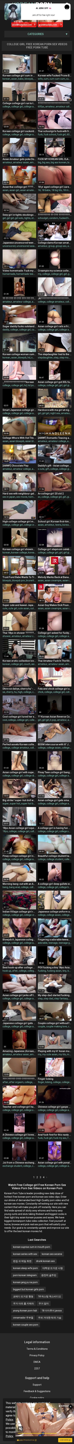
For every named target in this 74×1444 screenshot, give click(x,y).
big (39, 162)
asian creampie (53, 580)
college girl (17, 106)
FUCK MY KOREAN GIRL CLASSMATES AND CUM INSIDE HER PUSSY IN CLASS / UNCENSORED (54, 159)
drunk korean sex (45, 1261)
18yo (5, 831)
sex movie (21, 496)
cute (5, 608)
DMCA (37, 1362)
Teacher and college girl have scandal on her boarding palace (19, 1106)
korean (6, 78)
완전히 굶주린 (48, 1275)
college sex (65, 831)
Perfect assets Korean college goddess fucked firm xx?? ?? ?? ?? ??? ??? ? (19, 744)
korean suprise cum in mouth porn (31, 1247)
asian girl (14, 190)
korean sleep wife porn (25, 1268)
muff (70, 1054)
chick (40, 692)
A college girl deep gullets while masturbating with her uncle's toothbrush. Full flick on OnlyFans (54, 884)
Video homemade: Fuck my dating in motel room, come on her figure (19, 270)
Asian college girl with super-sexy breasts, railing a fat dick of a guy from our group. (19, 772)
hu (15, 692)
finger (41, 1082)
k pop (53, 720)
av (39, 496)
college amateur (33, 134)
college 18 (67, 747)
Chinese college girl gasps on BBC (54, 1106)
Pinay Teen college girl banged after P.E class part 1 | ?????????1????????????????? (54, 772)
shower (7, 636)
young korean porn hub (25, 1310)
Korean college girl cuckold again (19, 131)
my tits (62, 1054)
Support (37, 1384)
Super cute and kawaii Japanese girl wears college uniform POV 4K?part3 (19, 605)
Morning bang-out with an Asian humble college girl (19, 884)
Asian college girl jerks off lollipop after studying (19, 995)
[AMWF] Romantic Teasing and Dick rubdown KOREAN (54, 438)
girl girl (10, 218)
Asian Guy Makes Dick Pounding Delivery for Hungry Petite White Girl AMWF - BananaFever (54, 605)
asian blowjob (16, 441)
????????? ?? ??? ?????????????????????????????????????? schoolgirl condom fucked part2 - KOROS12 (54, 214)
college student (55, 859)
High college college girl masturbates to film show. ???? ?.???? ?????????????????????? (19, 521)
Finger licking (45, 1078)
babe (21, 78)
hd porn (32, 385)
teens (58, 524)
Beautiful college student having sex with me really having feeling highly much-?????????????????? (54, 856)
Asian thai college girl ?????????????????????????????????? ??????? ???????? (19, 186)
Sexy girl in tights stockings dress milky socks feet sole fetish (19, 214)
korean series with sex (25, 1254)
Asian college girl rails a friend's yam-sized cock (54, 326)
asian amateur (28, 190)
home (31, 496)
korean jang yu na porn (25, 1282)
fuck (40, 134)
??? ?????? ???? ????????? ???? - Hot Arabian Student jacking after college (19, 1078)
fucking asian (54, 970)
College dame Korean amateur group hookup (54, 242)
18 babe (46, 190)
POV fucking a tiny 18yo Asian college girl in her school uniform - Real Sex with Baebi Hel (54, 967)
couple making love (56, 1026)
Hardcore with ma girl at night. (54, 410)
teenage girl (65, 942)
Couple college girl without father (54, 1023)
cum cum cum (57, 78)
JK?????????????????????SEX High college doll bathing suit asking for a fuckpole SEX (54, 298)
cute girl (12, 608)
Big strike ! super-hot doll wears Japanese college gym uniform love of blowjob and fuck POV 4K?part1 (19, 800)
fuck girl (61, 134)
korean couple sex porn (25, 1324)
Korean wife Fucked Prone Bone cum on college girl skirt (54, 75)
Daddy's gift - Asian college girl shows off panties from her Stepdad (54, 465)
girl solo (19, 218)
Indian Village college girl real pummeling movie (19, 911)
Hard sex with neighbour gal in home (19, 493)
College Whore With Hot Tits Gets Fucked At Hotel (19, 438)
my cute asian (49, 1054)
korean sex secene (52, 1254)
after (15, 970)
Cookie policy (37, 1397)
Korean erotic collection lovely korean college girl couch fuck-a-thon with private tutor (19, 660)
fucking (42, 970)
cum (46, 78)
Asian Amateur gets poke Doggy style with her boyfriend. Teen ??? (19, 159)
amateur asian (21, 162)
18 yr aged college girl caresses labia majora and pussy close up (54, 186)
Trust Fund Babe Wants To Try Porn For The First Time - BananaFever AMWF (19, 577)
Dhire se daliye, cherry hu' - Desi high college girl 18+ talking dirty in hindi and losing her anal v (19, 688)
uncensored (9, 246)
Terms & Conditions (37, 1348)
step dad (48, 998)
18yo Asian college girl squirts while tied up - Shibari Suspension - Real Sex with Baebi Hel (19, 828)
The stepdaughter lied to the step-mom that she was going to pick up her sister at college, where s (54, 354)
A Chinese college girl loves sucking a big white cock (19, 1134)
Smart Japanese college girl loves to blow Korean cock (19, 410)
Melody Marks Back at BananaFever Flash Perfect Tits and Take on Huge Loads (54, 577)
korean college (19, 552)
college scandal (32, 1110)
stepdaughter (45, 357)
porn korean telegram (25, 1275)
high (20, 692)
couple (41, 1026)
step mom (65, 357)
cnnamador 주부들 (23, 1317)
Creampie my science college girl (54, 270)
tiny (64, 970)
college (6, 106)
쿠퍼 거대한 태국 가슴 (49, 1317)
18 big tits (56, 190)
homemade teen (25, 274)
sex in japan (9, 496)
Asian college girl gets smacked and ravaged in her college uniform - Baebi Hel (54, 800)
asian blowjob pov (35, 441)
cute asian (23, 608)
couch (27, 664)
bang (5, 887)
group (51, 246)
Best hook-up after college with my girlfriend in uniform (19, 967)
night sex (55, 413)
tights (27, 218)
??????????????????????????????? (54, 103)
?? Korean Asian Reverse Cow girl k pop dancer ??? (54, 716)
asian (14, 78)
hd (29, 357)
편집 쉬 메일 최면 (22, 1261)
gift (47, 469)
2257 (37, 1368)
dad (71, 998)
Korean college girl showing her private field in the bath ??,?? (19, 549)
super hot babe (29, 803)
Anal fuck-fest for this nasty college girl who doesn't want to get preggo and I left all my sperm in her (54, 1134)
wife (40, 78)
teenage (53, 942)
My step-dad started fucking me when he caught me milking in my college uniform (54, 995)
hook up (7, 970)
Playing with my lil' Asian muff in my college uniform (54, 1051)
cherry (9, 692)
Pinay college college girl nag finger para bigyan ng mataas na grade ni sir (19, 856)
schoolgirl (43, 218)
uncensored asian (26, 246)
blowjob (29, 78)
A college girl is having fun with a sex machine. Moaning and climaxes (54, 828)
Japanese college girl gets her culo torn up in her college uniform (19, 1023)
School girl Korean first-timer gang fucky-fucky (54, 521)
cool (5, 720)
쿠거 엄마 (44, 1303)
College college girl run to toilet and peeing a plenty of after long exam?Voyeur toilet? (19, 103)
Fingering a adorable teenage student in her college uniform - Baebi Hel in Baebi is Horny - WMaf (54, 939)
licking (48, 1082)
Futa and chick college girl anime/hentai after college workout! (54, 688)
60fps (41, 106)
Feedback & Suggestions (37, 1391)
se (4, 692)
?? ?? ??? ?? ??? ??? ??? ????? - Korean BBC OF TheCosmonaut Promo (19, 298)
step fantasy (61, 998)
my (39, 274)
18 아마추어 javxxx (52, 1310)
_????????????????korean (18, 382)
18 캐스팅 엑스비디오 (49, 1296)
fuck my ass (59, 1138)
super (6, 803)
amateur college (64, 106)
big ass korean (58, 162)
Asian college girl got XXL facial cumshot (54, 382)
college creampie (33, 524)
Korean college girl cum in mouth (19, 75)
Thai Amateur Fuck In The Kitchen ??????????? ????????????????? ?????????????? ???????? (54, 660)
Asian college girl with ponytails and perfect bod (54, 1162)
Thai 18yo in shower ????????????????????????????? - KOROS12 (19, 632)
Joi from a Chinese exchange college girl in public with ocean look (19, 1162)
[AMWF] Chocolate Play (15, 465)
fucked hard (65, 218)
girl (4, 218)
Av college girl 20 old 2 (51, 493)
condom (53, 218)
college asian (31, 106)
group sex (61, 246)
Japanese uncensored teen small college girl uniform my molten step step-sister (19, 242)
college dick (35, 720)
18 (39, 190)
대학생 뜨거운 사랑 (53, 1268)
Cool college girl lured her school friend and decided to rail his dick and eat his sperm (19, 716)
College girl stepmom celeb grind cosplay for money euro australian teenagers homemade (54, 549)
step (56, 357)
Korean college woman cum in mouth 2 (19, 354)
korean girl (33, 552)
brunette (30, 580)
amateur (50, 106)
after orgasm (16, 1082)
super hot (15, 803)
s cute (41, 469)
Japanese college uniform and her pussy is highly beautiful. (54, 911)
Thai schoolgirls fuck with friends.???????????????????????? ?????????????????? (54, 131)
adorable (42, 942)
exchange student (12, 1166)
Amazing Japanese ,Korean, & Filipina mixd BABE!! (19, 1051)
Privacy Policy (37, 1355)
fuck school (50, 134)
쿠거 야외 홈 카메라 (23, 1303)
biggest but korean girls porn (28, 1289)
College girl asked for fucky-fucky (54, 632)
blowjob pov (18, 580)
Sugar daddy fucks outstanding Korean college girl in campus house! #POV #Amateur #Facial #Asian (19, 326)
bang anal (14, 887)
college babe (66, 887)
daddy (6, 329)
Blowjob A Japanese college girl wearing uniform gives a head (19, 939)
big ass (46, 162)
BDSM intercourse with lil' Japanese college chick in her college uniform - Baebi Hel (54, 744)
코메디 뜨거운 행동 (23, 1296)
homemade (9, 274)
